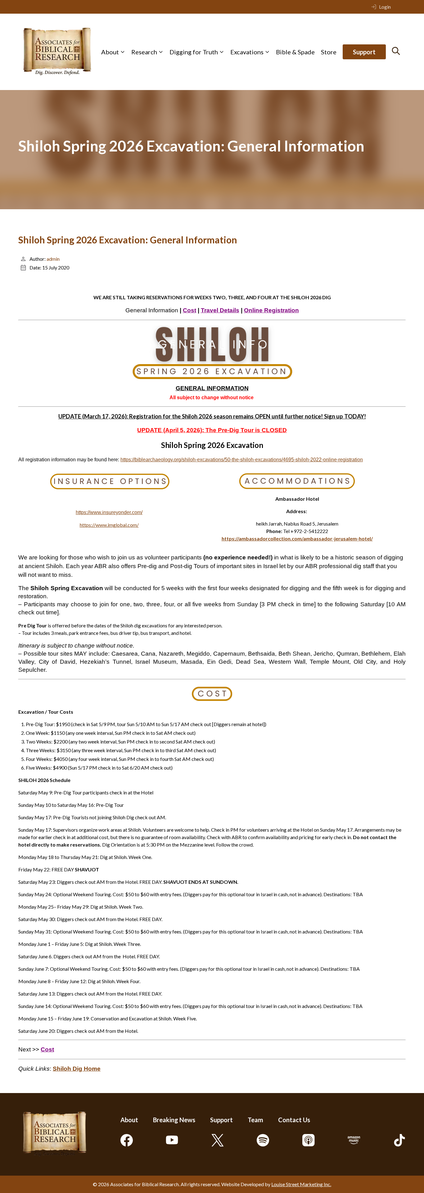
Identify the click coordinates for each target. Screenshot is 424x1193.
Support (364, 52)
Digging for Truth (193, 52)
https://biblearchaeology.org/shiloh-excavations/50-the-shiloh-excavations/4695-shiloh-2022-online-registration (241, 459)
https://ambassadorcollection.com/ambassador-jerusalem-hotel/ (297, 538)
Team (255, 1119)
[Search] (396, 51)
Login (385, 7)
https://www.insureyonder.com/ (109, 512)
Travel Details (220, 310)
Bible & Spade (295, 52)
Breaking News (174, 1119)
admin (53, 259)
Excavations (247, 52)
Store (328, 52)
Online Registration (271, 310)
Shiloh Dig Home (77, 1068)
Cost (189, 310)
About (110, 52)
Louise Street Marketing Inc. (301, 1184)
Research (144, 52)
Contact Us (294, 1119)
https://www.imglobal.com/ (109, 525)
